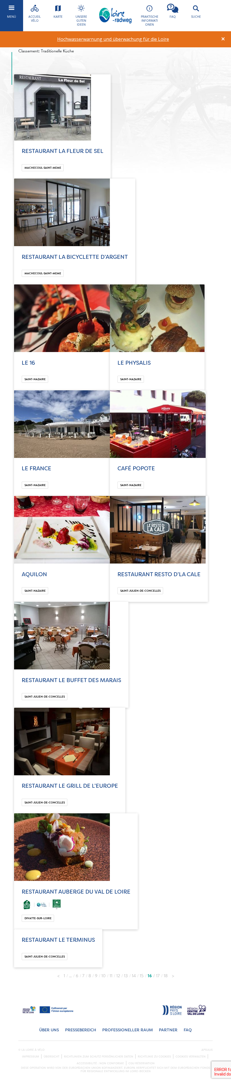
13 (126, 975)
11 (111, 975)
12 (118, 975)
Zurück (58, 974)
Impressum (30, 1056)
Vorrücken (173, 974)
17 (158, 975)
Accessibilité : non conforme (100, 1063)
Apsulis (207, 1050)
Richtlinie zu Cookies (154, 1056)
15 (142, 975)
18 (166, 975)
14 (134, 975)
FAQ (188, 1030)
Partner (168, 1030)
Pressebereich (80, 1030)
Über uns (49, 1030)
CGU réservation (141, 1063)
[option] (113, 39)
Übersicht (51, 1056)
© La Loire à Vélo (31, 1050)
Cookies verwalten (191, 1056)
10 (103, 975)
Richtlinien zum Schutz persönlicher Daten (98, 1056)
